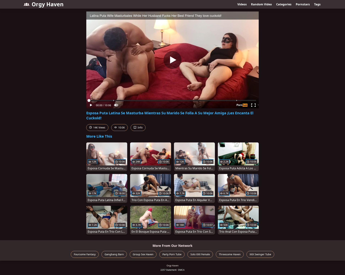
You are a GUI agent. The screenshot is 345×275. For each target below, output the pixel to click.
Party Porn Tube (171, 254)
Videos (242, 4)
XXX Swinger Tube (260, 254)
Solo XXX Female (200, 254)
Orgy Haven (48, 4)
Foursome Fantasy (85, 254)
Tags (317, 4)
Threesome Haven (230, 254)
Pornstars (303, 4)
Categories (283, 4)
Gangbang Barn (114, 254)
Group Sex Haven (143, 254)
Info (139, 127)
